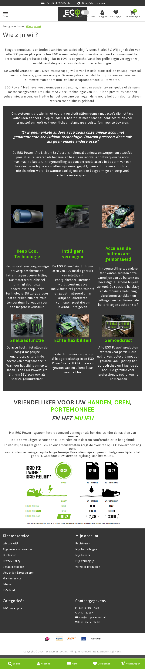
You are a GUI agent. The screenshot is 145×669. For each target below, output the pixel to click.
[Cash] (97, 640)
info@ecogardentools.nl (92, 617)
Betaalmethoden (13, 566)
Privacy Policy (12, 560)
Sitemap (8, 584)
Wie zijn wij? (33, 26)
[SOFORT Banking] (73, 640)
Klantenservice (12, 578)
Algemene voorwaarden (18, 549)
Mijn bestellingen (86, 549)
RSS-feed (9, 590)
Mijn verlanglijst (85, 560)
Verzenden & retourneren (18, 572)
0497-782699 (85, 612)
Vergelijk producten (87, 566)
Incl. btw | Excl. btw (85, 16)
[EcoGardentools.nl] (72, 14)
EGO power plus (12, 608)
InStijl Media (114, 651)
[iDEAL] (48, 640)
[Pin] (85, 640)
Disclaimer (9, 555)
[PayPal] (61, 640)
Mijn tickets (82, 555)
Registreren (82, 543)
